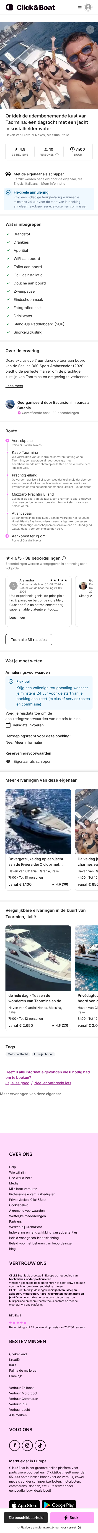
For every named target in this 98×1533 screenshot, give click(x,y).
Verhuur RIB (18, 1404)
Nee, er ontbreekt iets (52, 1083)
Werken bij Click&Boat (25, 1227)
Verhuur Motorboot (23, 1393)
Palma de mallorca (22, 1370)
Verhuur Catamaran (23, 1399)
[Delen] (90, 29)
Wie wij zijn (17, 1172)
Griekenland (18, 1354)
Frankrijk (15, 1376)
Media (13, 1183)
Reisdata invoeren (28, 725)
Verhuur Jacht (19, 1409)
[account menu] (88, 7)
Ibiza (12, 1365)
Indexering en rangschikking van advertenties (43, 1232)
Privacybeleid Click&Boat (27, 1199)
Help (12, 1167)
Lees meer (14, 386)
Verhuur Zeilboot (21, 1388)
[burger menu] (79, 7)
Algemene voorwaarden (27, 1210)
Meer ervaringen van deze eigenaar (30, 1094)
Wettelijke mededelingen (27, 1216)
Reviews (15, 1315)
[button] (49, 106)
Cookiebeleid (18, 1205)
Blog (12, 1249)
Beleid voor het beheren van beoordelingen (41, 1243)
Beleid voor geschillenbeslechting (34, 1238)
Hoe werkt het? (20, 1178)
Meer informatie (28, 742)
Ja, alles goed (17, 1083)
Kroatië (14, 1359)
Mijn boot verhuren (23, 1189)
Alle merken (18, 1415)
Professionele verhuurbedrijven (32, 1194)
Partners (15, 1221)
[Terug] (7, 29)
